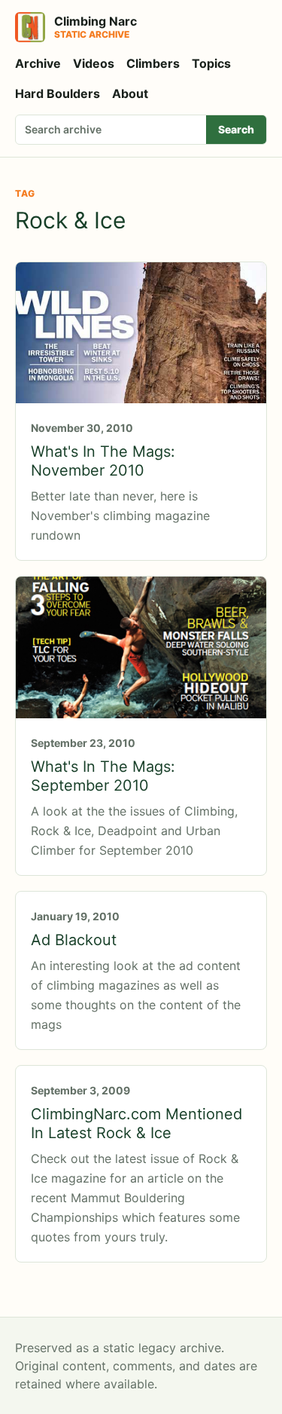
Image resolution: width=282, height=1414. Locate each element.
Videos (93, 63)
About (130, 93)
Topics (211, 63)
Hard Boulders (57, 93)
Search (236, 129)
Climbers (153, 63)
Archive (38, 63)
